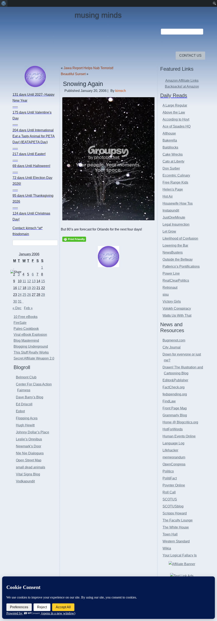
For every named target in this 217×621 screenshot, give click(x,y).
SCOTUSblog (173, 506)
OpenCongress (174, 464)
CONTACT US (190, 55)
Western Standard (176, 541)
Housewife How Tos (178, 203)
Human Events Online (179, 436)
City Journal (172, 347)
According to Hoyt (176, 119)
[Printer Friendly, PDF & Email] (74, 239)
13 (34, 281)
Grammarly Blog (175, 415)
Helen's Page (173, 189)
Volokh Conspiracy (177, 308)
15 (43, 281)
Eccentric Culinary (176, 175)
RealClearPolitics (176, 280)
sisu (166, 294)
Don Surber (171, 168)
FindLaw (169, 401)
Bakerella (170, 140)
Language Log (173, 443)
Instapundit (171, 210)
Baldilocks (170, 147)
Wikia (167, 548)
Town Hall (170, 534)
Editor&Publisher (175, 380)
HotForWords (173, 429)
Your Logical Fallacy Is (180, 555)
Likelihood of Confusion (180, 238)
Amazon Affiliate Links (182, 80)
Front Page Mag (175, 408)
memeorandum (174, 457)
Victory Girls (172, 301)
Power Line (171, 273)
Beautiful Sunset (73, 74)
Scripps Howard (175, 513)
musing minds (98, 15)
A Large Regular (175, 105)
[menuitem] (3, 3)
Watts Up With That (177, 315)
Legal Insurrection (176, 224)
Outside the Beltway (178, 259)
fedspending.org (175, 394)
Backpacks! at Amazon (182, 86)
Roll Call (169, 492)
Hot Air (168, 196)
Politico (168, 471)
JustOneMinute (174, 217)
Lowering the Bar (175, 245)
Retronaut (170, 287)
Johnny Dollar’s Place (32, 432)
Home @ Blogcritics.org (180, 422)
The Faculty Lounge (178, 520)
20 (34, 288)
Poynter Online (174, 485)
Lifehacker (170, 450)
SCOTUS (170, 499)
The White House (176, 527)
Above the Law (174, 112)
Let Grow (169, 231)
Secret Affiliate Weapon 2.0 (34, 358)
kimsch (120, 91)
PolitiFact (170, 478)
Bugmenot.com (174, 340)
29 (43, 294)
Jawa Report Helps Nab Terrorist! (88, 68)
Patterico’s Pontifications (181, 266)
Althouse (169, 133)
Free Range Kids (175, 182)
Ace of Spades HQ (177, 126)
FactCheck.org (174, 387)
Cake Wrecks (173, 154)
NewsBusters (173, 252)
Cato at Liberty (173, 161)
